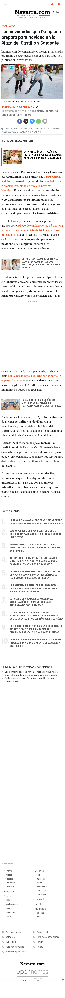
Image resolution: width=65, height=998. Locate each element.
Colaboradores (11, 904)
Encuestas (10, 912)
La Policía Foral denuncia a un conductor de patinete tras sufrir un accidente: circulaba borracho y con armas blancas (36, 629)
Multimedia (40, 909)
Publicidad (11, 942)
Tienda (40, 946)
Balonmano (41, 887)
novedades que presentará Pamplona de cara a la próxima (31, 185)
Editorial (8, 900)
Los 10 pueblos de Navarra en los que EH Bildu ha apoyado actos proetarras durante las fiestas (36, 534)
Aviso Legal (42, 932)
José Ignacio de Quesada (18, 107)
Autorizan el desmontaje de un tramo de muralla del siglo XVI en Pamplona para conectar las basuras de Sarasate (34, 561)
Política (8, 875)
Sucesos (9, 879)
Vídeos (39, 917)
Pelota (39, 883)
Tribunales (10, 883)
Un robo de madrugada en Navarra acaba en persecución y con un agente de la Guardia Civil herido (35, 643)
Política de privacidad (16, 951)
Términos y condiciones (37, 667)
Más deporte (42, 894)
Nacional (39, 899)
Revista (38, 904)
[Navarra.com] (32, 12)
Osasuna (8, 916)
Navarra (8, 871)
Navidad (44, 128)
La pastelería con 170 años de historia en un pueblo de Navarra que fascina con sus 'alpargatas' (43, 155)
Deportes (39, 871)
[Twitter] (36, 107)
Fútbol (39, 875)
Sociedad (9, 887)
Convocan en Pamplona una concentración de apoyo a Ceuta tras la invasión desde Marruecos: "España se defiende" (35, 575)
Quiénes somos (13, 932)
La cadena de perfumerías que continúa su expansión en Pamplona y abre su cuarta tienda (41, 403)
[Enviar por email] (44, 120)
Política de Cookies (15, 946)
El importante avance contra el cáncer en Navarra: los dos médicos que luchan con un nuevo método (41, 263)
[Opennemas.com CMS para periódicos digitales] (32, 975)
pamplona (11, 128)
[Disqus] (31, 728)
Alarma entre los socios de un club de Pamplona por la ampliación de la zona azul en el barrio (36, 547)
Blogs (7, 908)
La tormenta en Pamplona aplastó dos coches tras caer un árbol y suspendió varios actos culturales (33, 588)
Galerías (40, 913)
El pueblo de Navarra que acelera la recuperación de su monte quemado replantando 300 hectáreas (31, 602)
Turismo (40, 942)
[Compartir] (19, 120)
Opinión (7, 896)
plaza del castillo (29, 128)
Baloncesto (41, 879)
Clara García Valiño (30, 132)
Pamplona (9, 891)
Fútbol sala (41, 890)
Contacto (10, 937)
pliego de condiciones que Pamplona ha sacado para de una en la (32, 229)
